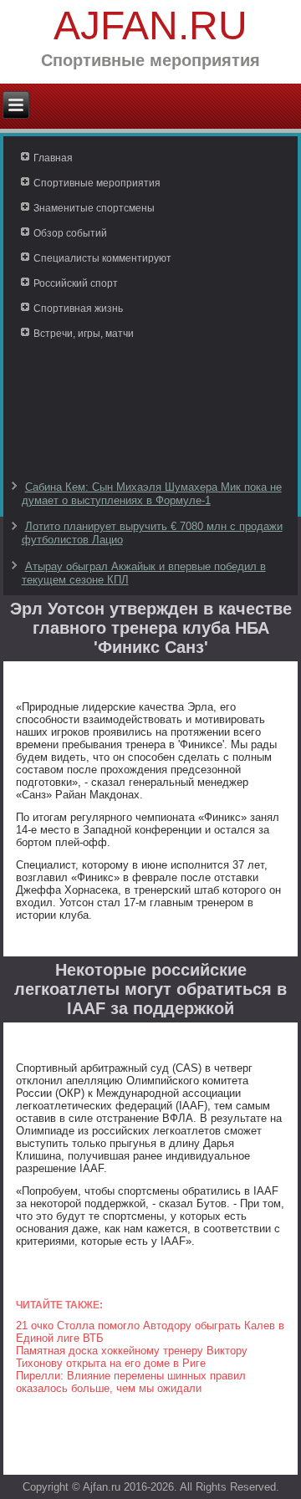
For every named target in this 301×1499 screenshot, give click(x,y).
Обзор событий (70, 233)
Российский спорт (75, 283)
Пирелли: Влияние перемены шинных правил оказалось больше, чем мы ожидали (131, 1381)
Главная (53, 158)
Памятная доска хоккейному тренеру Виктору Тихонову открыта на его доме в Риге (131, 1356)
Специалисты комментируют (102, 258)
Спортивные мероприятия (97, 183)
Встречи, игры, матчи (83, 333)
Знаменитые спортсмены (94, 208)
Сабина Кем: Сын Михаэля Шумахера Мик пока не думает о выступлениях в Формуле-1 (152, 494)
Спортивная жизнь (78, 308)
